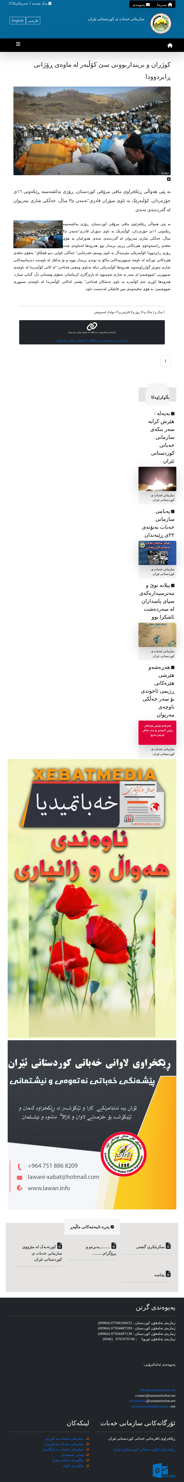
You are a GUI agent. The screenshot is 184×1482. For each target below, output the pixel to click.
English (18, 20)
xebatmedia (137, 1401)
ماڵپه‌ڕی (76, 1466)
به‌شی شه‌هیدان (72, 1455)
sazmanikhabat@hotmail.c (151, 1406)
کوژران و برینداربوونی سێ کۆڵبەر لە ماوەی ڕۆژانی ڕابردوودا (92, 340)
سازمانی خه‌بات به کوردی (64, 1438)
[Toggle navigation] (18, 45)
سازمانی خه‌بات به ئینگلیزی (62, 1449)
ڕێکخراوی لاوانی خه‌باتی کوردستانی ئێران (144, 1449)
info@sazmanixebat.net (157, 1390)
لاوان (66, 1466)
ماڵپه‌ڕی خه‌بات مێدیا (68, 1460)
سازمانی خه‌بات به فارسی (63, 1444)
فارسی (33, 20)
